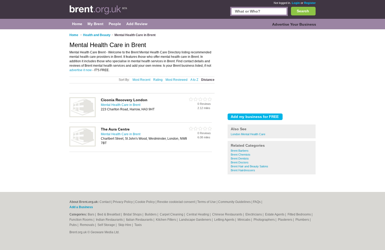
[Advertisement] (272, 70)
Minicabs (244, 219)
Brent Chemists (240, 154)
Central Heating (198, 214)
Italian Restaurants (139, 219)
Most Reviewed (177, 80)
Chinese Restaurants (227, 214)
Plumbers (302, 219)
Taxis (138, 225)
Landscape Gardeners (195, 219)
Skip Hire (125, 225)
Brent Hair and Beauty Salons (249, 166)
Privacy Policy (123, 202)
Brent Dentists (240, 158)
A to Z (194, 80)
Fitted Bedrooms (300, 214)
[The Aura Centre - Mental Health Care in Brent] (82, 145)
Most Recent (141, 80)
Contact (105, 202)
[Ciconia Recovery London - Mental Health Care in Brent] (82, 116)
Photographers (265, 219)
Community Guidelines (234, 202)
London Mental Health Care (248, 134)
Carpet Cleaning (172, 214)
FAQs (257, 202)
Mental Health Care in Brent (120, 105)
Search (303, 11)
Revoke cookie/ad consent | (177, 202)
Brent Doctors (240, 162)
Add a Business (81, 207)
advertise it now (80, 70)
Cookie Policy (145, 202)
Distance (207, 80)
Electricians (254, 214)
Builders (151, 214)
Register (310, 2)
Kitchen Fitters (166, 219)
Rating (158, 80)
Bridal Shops (132, 214)
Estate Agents (275, 214)
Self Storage (106, 225)
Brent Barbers (240, 150)
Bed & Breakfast (109, 214)
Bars (91, 214)
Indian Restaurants (110, 219)
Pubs (73, 225)
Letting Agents (224, 219)
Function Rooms (81, 219)
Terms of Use (206, 202)
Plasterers (285, 219)
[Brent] (98, 12)
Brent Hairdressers (243, 170)
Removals (87, 225)
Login (296, 2)
